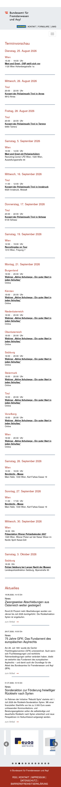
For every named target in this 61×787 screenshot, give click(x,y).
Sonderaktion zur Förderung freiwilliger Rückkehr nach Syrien (30, 691)
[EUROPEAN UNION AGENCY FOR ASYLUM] (21, 742)
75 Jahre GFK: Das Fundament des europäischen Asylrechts (28, 640)
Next (55, 744)
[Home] (30, 18)
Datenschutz (28, 780)
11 (45, 763)
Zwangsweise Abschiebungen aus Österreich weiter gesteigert (27, 603)
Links (53, 26)
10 (42, 763)
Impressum (38, 777)
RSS (14, 777)
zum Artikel (10, 621)
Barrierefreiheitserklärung (29, 783)
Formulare (43, 26)
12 (48, 763)
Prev (6, 744)
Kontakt (32, 26)
